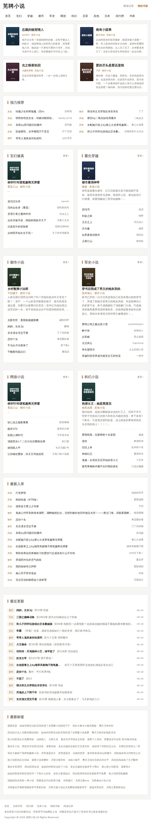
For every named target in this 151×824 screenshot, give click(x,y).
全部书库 (17, 806)
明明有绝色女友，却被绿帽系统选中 (36, 118)
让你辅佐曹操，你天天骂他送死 (26, 453)
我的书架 (143, 5)
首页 (8, 16)
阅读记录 (128, 5)
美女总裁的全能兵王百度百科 (73, 746)
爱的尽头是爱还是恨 (110, 65)
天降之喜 (53, 739)
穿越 (30, 16)
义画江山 (87, 241)
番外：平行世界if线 (40, 671)
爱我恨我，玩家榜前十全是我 (98, 434)
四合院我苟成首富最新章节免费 (89, 773)
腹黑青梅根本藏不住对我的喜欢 (100, 466)
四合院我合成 (31, 766)
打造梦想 (21, 492)
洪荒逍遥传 (64, 753)
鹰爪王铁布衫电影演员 (104, 732)
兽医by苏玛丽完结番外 (29, 124)
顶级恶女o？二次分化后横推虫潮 (26, 441)
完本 (107, 16)
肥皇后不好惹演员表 (33, 746)
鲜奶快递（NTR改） (27, 499)
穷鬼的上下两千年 (26, 692)
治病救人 (41, 739)
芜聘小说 (14, 6)
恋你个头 (13, 339)
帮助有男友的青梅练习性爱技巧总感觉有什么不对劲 (45, 553)
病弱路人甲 (14, 447)
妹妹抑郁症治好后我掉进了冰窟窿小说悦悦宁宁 (45, 725)
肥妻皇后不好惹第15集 (48, 780)
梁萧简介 (126, 766)
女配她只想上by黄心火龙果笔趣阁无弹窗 (108, 124)
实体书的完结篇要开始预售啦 (55, 692)
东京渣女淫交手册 (18, 332)
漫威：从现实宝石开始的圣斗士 (100, 460)
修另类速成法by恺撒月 (99, 753)
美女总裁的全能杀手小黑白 (84, 766)
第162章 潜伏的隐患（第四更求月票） (50, 644)
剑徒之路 (87, 215)
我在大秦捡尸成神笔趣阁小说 (23, 753)
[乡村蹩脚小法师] (14, 277)
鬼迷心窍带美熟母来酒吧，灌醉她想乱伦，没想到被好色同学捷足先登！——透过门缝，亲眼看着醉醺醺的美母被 (74, 512)
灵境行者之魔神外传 (19, 213)
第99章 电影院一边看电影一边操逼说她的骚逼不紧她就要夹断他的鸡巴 (94, 623)
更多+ (66, 155)
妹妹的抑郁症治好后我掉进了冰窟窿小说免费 (65, 732)
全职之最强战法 (61, 773)
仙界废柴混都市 (91, 234)
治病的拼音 (79, 753)
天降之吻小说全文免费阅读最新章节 (67, 787)
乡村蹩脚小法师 (18, 288)
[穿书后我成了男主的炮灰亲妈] (88, 277)
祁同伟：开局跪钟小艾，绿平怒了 (35, 651)
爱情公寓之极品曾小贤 (95, 324)
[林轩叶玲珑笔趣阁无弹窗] (14, 170)
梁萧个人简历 (94, 739)
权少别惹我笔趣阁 (118, 773)
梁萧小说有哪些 (40, 759)
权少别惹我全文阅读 (18, 759)
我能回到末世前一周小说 (21, 780)
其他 (96, 16)
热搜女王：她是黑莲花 (96, 403)
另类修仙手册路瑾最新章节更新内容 (27, 787)
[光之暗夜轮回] (12, 72)
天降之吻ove (82, 780)
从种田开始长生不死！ (20, 232)
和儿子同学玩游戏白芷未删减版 (104, 131)
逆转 (84, 441)
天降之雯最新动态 (115, 787)
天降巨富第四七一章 (129, 746)
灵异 (85, 16)
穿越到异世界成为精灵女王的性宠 (101, 355)
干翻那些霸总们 (17, 351)
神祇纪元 (87, 453)
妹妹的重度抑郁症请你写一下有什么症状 (29, 773)
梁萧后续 (51, 746)
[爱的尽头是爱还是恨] (86, 72)
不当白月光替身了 (18, 345)
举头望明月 (88, 349)
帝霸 (19, 630)
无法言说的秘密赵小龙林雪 (31, 579)
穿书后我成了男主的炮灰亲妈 (101, 288)
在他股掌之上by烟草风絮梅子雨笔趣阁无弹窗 (42, 546)
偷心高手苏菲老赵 (26, 573)
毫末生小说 (14, 746)
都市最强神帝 (91, 182)
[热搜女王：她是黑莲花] (88, 392)
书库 (132, 16)
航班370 (12, 428)
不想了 (20, 678)
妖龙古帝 (21, 658)
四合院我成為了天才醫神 (124, 759)
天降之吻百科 (58, 759)
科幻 (74, 16)
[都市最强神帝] (88, 170)
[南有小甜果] (86, 36)
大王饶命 (21, 644)
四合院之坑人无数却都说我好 (23, 732)
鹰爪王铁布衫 (106, 725)
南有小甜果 (104, 29)
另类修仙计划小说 (101, 780)
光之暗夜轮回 (31, 65)
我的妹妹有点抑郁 (26, 566)
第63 (29, 678)
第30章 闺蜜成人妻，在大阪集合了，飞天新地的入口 (69, 699)
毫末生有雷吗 (15, 766)
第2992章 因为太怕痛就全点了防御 (56, 617)
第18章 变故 (56, 685)
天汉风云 (87, 343)
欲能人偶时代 (15, 435)
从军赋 (86, 336)
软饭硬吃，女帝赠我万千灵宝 (32, 131)
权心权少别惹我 (110, 766)
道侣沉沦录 (14, 201)
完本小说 (42, 806)
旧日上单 (87, 447)
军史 (52, 16)
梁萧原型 (12, 725)
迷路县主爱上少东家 (27, 506)
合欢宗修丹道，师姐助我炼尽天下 (27, 220)
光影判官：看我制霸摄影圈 (23, 320)
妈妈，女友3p (16, 326)
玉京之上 (87, 222)
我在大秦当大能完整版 (84, 725)
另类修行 (68, 780)
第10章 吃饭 (41, 610)
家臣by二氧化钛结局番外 (101, 118)
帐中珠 (86, 330)
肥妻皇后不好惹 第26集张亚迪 (120, 739)
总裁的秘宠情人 (33, 29)
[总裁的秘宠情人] (12, 36)
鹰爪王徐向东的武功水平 (95, 759)
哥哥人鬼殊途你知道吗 (28, 138)
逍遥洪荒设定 (96, 787)
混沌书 (86, 209)
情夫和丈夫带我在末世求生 (102, 111)
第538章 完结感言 (67, 651)
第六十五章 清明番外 (56, 637)
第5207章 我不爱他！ (41, 658)
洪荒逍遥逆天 (48, 753)
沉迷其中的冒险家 (18, 226)
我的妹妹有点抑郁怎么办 (127, 753)
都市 (41, 16)
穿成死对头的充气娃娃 (28, 559)
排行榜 (120, 16)
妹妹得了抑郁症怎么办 (104, 746)
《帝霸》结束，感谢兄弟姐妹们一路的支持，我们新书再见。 (58, 630)
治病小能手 (74, 759)
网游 (63, 16)
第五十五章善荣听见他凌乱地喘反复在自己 (88, 664)
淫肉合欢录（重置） (19, 207)
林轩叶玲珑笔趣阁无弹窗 (24, 182)
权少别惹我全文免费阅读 (21, 739)
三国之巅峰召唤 (25, 617)
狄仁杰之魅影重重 (18, 422)
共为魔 (86, 228)
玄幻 (19, 16)
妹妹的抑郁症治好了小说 (54, 766)
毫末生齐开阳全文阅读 (73, 739)
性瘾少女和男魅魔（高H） (31, 111)
